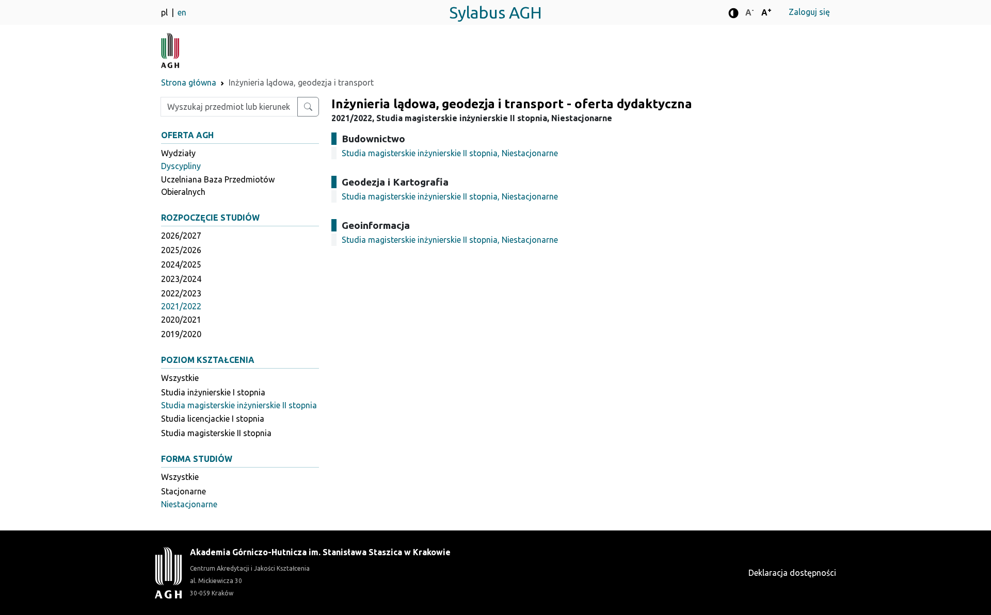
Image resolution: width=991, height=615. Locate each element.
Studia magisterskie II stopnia (216, 433)
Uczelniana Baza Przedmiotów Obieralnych (218, 185)
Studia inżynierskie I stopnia (213, 392)
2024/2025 (181, 264)
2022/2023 (181, 293)
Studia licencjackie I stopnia (212, 418)
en (182, 12)
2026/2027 (181, 235)
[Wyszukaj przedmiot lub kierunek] (308, 107)
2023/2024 (181, 279)
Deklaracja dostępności (792, 572)
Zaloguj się (809, 11)
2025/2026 (181, 250)
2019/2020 (181, 334)
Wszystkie (180, 378)
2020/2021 (181, 319)
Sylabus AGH (495, 12)
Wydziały (178, 153)
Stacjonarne (183, 491)
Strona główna (188, 82)
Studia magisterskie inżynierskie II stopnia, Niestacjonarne (450, 153)
